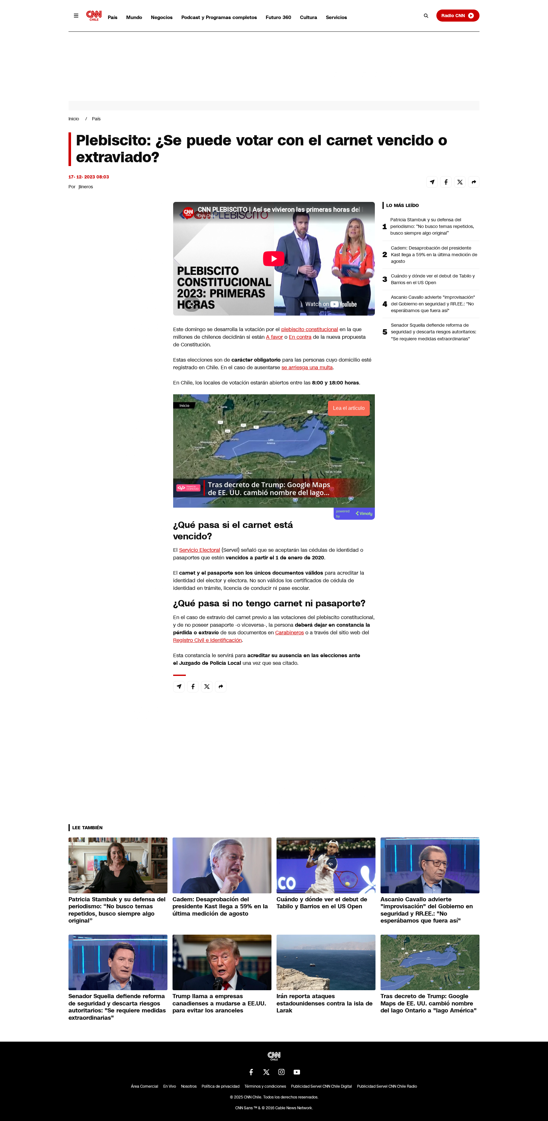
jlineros (86, 186)
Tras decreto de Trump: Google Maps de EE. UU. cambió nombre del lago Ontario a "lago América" (429, 1003)
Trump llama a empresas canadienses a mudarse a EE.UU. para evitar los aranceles (219, 1003)
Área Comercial (144, 1086)
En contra (300, 337)
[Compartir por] (474, 182)
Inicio (73, 119)
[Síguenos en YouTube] (297, 1072)
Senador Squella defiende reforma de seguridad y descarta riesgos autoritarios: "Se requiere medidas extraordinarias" (433, 332)
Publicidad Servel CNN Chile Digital (321, 1086)
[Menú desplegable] (76, 15)
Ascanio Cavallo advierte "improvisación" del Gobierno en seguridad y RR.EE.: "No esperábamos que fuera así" (433, 304)
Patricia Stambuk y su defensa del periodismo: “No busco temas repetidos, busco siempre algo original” (432, 226)
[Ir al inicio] (93, 15)
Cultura (308, 17)
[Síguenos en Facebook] (251, 1072)
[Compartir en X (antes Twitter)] (460, 182)
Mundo (134, 17)
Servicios (336, 17)
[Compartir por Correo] (432, 182)
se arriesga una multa (307, 367)
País (112, 17)
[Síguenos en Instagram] (282, 1072)
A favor (274, 337)
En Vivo (169, 1086)
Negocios (162, 17)
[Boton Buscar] (426, 15)
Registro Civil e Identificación (207, 640)
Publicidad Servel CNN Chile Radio (387, 1086)
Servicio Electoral (199, 550)
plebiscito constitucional (309, 329)
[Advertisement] (116, 565)
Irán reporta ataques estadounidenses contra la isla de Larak (325, 1003)
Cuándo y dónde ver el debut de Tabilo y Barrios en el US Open (433, 279)
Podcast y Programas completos (219, 17)
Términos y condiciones (265, 1086)
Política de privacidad (220, 1086)
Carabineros (289, 632)
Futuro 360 (278, 17)
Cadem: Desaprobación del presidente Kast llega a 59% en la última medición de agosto (434, 254)
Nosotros (189, 1086)
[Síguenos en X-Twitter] (266, 1072)
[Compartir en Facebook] (446, 182)
